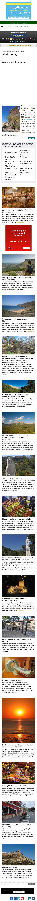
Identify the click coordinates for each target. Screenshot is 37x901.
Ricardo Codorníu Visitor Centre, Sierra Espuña (16, 644)
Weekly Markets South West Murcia (15, 789)
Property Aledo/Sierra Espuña (24, 176)
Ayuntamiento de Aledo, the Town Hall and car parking (18, 829)
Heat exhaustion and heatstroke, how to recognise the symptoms (17, 749)
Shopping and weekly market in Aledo (16, 522)
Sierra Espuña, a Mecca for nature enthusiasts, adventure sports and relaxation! (15, 441)
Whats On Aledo (26, 171)
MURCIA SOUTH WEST (13, 54)
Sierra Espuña (28, 122)
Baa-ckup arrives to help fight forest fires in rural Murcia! (17, 214)
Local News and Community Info (11, 177)
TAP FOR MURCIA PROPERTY (18, 49)
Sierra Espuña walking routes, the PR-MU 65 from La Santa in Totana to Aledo (17, 562)
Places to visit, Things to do (25, 155)
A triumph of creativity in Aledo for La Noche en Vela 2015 (16, 603)
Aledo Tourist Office (9, 871)
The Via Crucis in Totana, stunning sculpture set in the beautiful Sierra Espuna (18, 482)
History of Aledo (11, 156)
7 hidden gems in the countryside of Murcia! (15, 323)
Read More (31, 141)
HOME (4, 54)
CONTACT (13, 26)
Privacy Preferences (19, 895)
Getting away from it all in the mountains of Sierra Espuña (17, 282)
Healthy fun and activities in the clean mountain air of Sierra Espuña (16, 399)
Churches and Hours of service (11, 170)
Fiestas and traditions (24, 159)
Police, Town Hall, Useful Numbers (26, 166)
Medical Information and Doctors (11, 164)
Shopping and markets (10, 181)
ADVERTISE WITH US (22, 26)
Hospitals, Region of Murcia (12, 683)
